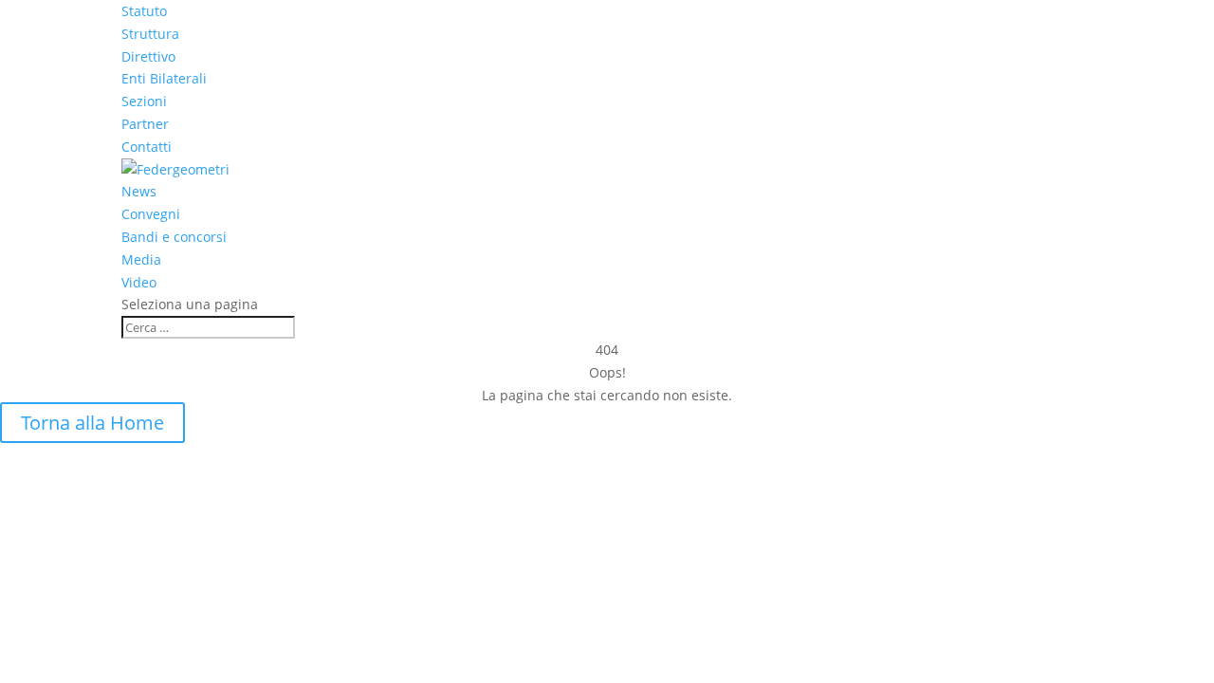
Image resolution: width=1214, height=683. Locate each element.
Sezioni (144, 101)
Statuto (144, 11)
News (138, 191)
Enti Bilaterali (164, 78)
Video (138, 282)
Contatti (146, 147)
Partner (145, 124)
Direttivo (148, 56)
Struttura (150, 34)
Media (141, 259)
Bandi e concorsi (174, 237)
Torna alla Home (92, 422)
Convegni (150, 214)
